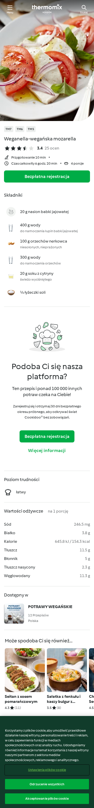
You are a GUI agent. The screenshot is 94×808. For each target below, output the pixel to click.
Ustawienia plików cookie (47, 770)
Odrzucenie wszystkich (47, 784)
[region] (47, 762)
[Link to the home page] (47, 9)
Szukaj (84, 12)
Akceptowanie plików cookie (46, 798)
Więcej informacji (47, 450)
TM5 (31, 129)
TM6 (20, 129)
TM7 (9, 129)
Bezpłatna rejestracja (47, 176)
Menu (10, 12)
